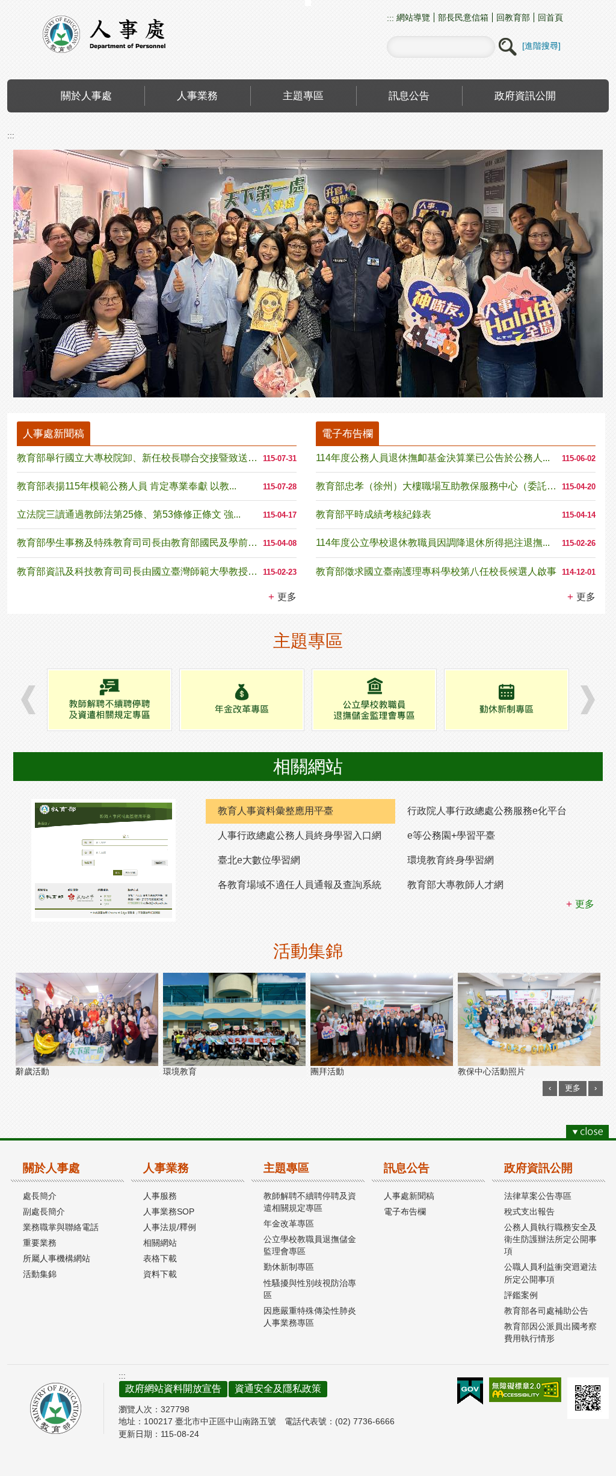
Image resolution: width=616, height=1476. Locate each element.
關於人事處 (51, 1168)
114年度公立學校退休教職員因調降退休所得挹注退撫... (433, 542)
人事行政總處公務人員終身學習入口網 (299, 835)
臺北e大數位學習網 (259, 860)
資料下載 (160, 1274)
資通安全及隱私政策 (278, 1388)
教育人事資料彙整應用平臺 (275, 811)
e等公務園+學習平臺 (451, 835)
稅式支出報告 (529, 1211)
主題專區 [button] (303, 96)
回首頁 (550, 17)
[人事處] (308, 273)
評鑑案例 (521, 1295)
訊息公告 (407, 1168)
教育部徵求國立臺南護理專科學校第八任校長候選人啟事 (436, 571)
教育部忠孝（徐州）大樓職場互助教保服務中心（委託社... (439, 486)
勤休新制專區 (288, 1267)
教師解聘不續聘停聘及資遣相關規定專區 (309, 1202)
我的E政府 (470, 1391)
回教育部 (513, 17)
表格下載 (160, 1258)
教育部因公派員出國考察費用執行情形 (550, 1332)
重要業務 (40, 1243)
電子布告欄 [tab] (347, 433)
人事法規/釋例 (169, 1227)
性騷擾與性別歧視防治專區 (309, 1289)
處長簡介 (40, 1196)
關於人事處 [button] (86, 96)
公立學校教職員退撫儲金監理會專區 (309, 1245)
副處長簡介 (44, 1211)
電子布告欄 (405, 1211)
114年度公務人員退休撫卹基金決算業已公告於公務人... (433, 458)
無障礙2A (525, 1389)
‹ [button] (550, 1087)
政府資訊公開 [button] (525, 96)
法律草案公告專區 (537, 1196)
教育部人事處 (118, 34)
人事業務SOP (168, 1211)
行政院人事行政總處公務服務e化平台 (487, 811)
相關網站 (160, 1243)
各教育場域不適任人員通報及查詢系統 (299, 885)
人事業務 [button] (197, 96)
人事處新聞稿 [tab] (53, 433)
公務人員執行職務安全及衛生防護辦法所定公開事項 (550, 1239)
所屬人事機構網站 (56, 1258)
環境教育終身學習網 (450, 860)
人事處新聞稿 (409, 1196)
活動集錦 (40, 1274)
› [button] (28, 699)
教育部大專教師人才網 (455, 885)
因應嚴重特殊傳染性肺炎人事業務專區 (309, 1316)
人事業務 (166, 1168)
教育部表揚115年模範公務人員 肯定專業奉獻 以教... (126, 486)
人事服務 (160, 1196)
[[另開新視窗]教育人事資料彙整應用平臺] (103, 860)
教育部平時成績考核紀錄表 (373, 514)
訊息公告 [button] (409, 96)
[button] (507, 47)
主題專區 (286, 1168)
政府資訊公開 (538, 1168)
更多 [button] (287, 597)
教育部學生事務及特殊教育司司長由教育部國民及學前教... (140, 542)
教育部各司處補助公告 (546, 1310)
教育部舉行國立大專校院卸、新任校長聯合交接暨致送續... (140, 458)
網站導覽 (412, 17)
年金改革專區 (288, 1223)
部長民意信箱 (463, 17)
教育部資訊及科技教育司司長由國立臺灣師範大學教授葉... (140, 571)
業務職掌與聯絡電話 (61, 1227)
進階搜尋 (541, 46)
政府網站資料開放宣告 (173, 1388)
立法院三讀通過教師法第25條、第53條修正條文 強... (129, 514)
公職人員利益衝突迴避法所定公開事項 (550, 1273)
